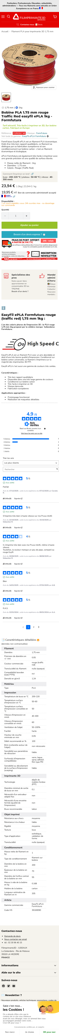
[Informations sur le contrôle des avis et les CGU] (45, 428)
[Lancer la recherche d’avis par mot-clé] (57, 469)
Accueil (4, 31)
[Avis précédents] (23, 626)
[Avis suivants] (38, 627)
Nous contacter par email (15, 939)
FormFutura (41, 133)
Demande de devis (12, 936)
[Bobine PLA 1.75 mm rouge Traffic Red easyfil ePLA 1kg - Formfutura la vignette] (6, 97)
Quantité (5, 210)
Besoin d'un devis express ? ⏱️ (30, 234)
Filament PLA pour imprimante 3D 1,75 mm (32, 31)
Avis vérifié (10, 483)
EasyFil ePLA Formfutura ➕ (35, 136)
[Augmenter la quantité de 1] (26, 215)
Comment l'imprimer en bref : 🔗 (18, 173)
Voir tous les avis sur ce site (31, 433)
